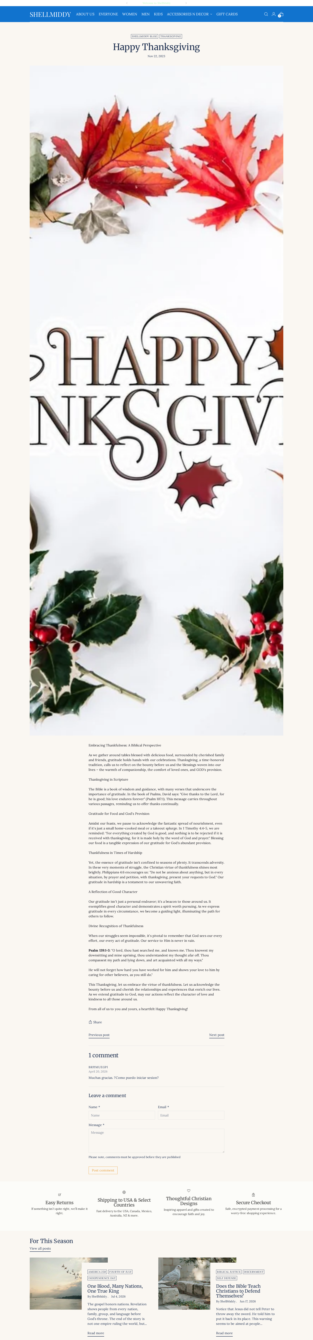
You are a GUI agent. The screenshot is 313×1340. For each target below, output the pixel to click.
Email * (163, 1107)
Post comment (103, 1170)
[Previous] (127, 3)
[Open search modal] (266, 14)
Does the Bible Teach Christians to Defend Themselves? (238, 1291)
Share (97, 1022)
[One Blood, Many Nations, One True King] (69, 1298)
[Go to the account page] (273, 14)
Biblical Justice (229, 1271)
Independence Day (102, 1278)
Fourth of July (120, 1271)
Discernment (253, 1271)
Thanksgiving (170, 36)
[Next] (186, 3)
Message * (96, 1125)
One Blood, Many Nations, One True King (115, 1288)
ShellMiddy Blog (144, 36)
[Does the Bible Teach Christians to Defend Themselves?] (197, 1298)
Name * (94, 1107)
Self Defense (226, 1278)
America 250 (97, 1271)
